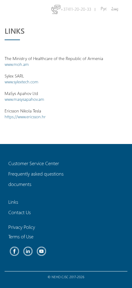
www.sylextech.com (21, 82)
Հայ (114, 8)
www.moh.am (17, 64)
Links (13, 202)
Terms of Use (20, 236)
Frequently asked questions (36, 173)
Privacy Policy (21, 227)
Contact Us (19, 212)
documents (19, 184)
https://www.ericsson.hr (25, 116)
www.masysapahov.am (24, 99)
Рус (104, 8)
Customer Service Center (33, 163)
